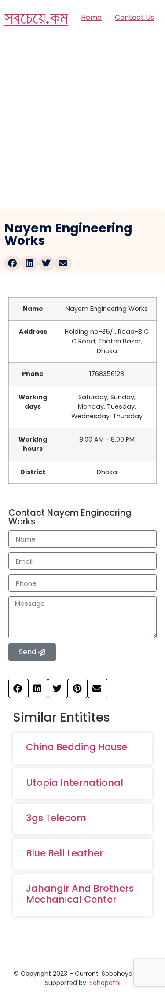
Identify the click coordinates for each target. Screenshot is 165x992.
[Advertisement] (82, 122)
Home (91, 17)
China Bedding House (76, 747)
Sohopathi (105, 982)
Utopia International (74, 782)
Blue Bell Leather (64, 853)
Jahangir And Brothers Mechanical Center (80, 894)
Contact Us (134, 17)
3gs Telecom (56, 817)
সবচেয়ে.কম (36, 17)
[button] (12, 263)
